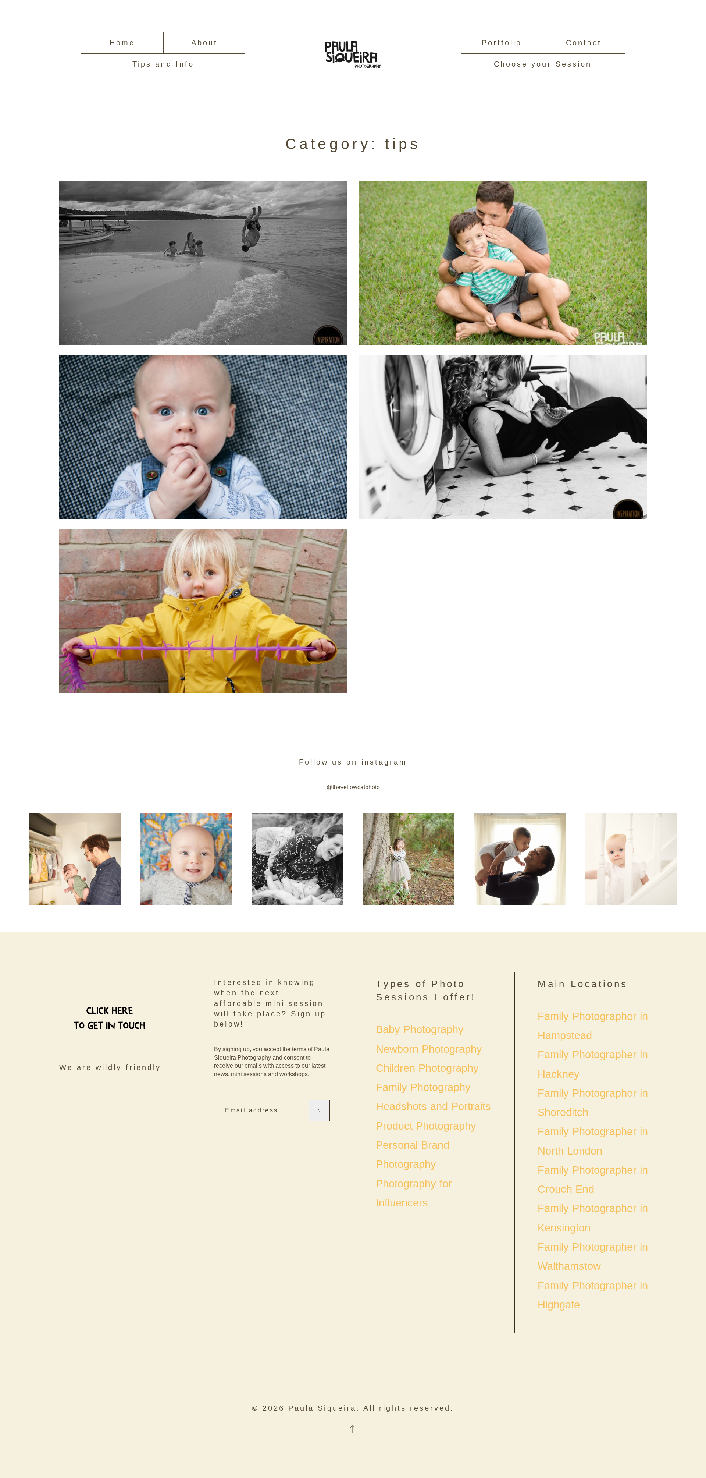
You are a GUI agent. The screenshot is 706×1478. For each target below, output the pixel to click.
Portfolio (502, 43)
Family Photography (423, 1087)
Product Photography (426, 1126)
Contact (584, 43)
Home (122, 43)
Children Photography (427, 1068)
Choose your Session (543, 64)
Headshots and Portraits (433, 1106)
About (204, 43)
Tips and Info (163, 64)
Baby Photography (420, 1029)
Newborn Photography (429, 1049)
